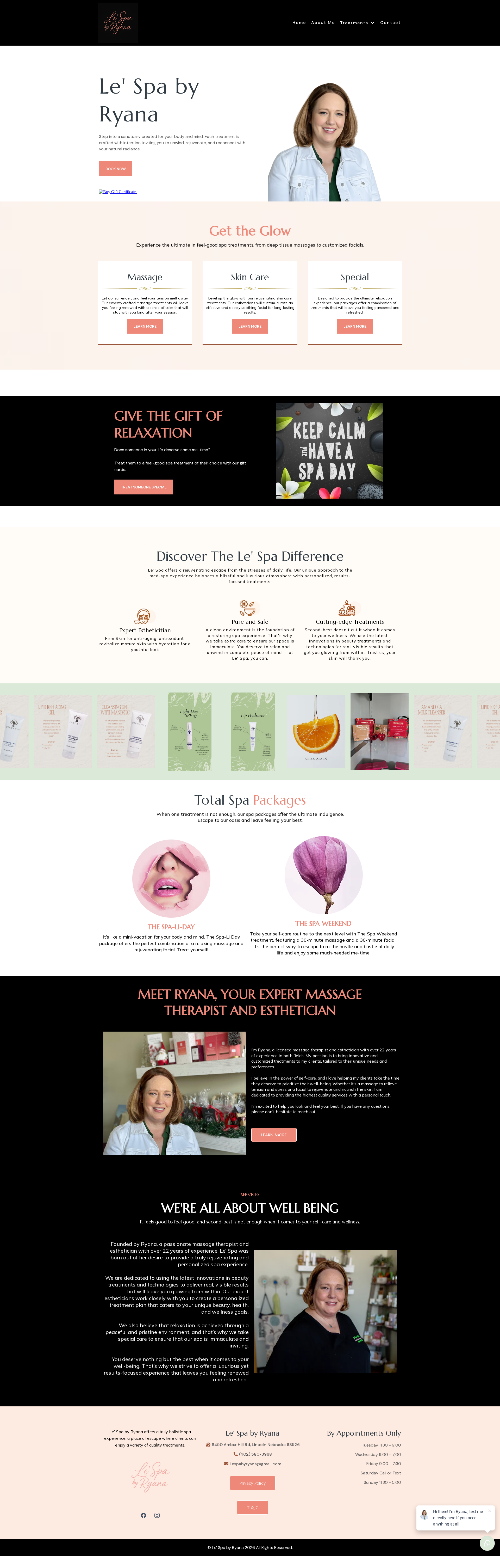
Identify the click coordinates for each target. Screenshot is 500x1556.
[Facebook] (143, 1515)
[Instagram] (157, 1515)
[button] (372, 23)
